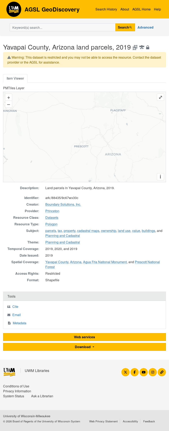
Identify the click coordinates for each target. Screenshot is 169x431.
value (136, 230)
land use (124, 230)
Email (16, 314)
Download (83, 346)
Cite (15, 306)
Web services (84, 337)
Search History (106, 9)
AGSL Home (141, 9)
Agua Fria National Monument (105, 262)
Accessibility (130, 421)
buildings (148, 230)
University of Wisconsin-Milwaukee (26, 416)
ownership (108, 230)
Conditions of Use (16, 386)
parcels (50, 230)
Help (157, 9)
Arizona (75, 262)
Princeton (52, 211)
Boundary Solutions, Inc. (63, 204)
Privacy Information (17, 391)
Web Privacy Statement (103, 421)
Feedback (149, 421)
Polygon (51, 224)
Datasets (51, 217)
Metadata (19, 323)
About (124, 9)
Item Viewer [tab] (15, 78)
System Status (13, 396)
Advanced (145, 27)
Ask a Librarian (42, 396)
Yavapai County (56, 262)
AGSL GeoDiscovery (14, 10)
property (69, 230)
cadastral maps (88, 230)
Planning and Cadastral (62, 235)
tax (60, 230)
